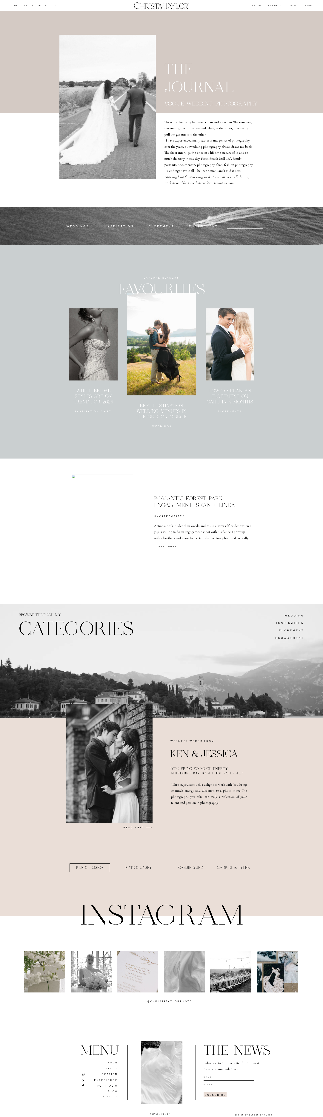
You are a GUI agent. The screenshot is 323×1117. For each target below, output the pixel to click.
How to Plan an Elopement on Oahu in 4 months (230, 396)
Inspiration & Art (93, 411)
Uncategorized (169, 516)
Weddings (162, 426)
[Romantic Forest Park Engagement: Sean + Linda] (102, 522)
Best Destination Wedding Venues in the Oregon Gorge (161, 411)
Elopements (230, 411)
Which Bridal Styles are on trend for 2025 (93, 396)
